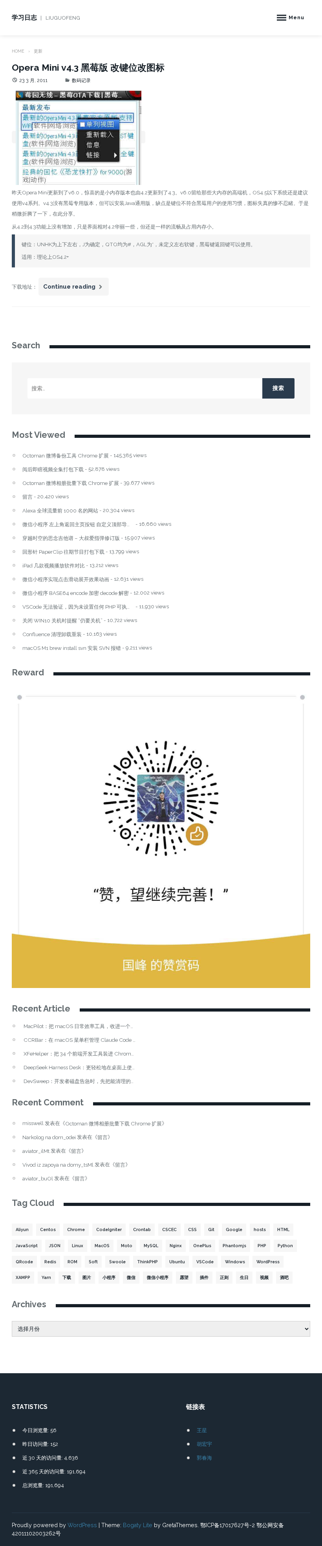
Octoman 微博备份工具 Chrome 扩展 (65, 455)
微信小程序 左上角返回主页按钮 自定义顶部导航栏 (78, 524)
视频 (264, 1277)
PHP (262, 1245)
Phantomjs (234, 1245)
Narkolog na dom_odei (49, 1137)
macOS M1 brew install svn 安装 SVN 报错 (71, 648)
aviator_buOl (37, 1178)
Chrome (76, 1229)
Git (211, 1229)
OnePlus (202, 1245)
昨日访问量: (36, 1444)
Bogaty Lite (137, 1525)
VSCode (205, 1261)
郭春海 (204, 1458)
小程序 (108, 1277)
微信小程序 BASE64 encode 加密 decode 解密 (75, 593)
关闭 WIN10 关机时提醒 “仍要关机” (62, 620)
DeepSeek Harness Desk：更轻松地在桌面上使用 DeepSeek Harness (79, 1067)
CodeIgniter (109, 1229)
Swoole (117, 1261)
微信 (131, 1277)
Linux (77, 1245)
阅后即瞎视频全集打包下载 (53, 469)
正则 (224, 1277)
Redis (50, 1261)
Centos (48, 1229)
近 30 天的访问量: (43, 1458)
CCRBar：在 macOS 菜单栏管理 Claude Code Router (79, 1040)
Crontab (142, 1229)
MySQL (151, 1245)
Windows (235, 1261)
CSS (192, 1229)
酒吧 (284, 1277)
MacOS (102, 1245)
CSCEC (169, 1229)
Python (285, 1245)
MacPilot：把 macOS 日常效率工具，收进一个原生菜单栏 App (79, 1026)
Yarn (46, 1277)
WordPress (268, 1261)
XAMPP (23, 1277)
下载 (66, 1277)
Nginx (176, 1245)
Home (18, 51)
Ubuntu (177, 1261)
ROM (72, 1261)
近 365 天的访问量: (44, 1471)
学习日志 (24, 17)
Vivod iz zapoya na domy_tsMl (57, 1165)
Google (234, 1229)
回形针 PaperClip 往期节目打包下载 (63, 551)
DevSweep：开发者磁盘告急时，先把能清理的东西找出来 (79, 1081)
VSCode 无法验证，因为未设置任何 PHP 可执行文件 (78, 606)
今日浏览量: (36, 1430)
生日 (244, 1277)
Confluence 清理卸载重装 (52, 634)
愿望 (184, 1277)
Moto (126, 1245)
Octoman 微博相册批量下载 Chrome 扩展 (70, 483)
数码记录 (81, 80)
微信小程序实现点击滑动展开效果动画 (65, 579)
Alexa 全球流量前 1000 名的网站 (60, 510)
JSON (54, 1245)
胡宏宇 (204, 1444)
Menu (296, 17)
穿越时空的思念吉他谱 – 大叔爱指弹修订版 (71, 538)
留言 (27, 496)
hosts (260, 1229)
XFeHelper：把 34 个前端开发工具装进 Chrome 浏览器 (79, 1053)
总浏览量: (33, 1485)
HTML (283, 1229)
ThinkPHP (147, 1261)
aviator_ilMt (35, 1151)
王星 (202, 1430)
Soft (93, 1261)
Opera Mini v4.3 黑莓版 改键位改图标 (88, 67)
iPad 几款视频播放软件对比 (53, 565)
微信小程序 (157, 1277)
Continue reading (76, 289)
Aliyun (22, 1229)
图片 (86, 1277)
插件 (204, 1277)
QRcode (24, 1261)
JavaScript (27, 1245)
